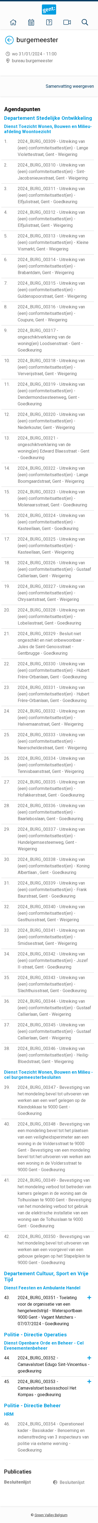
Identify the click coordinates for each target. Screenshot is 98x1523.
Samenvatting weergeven (70, 86)
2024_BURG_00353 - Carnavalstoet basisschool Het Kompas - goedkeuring (47, 1388)
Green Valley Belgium (51, 1515)
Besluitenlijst (72, 1482)
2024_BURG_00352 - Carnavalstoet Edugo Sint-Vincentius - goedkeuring (54, 1364)
